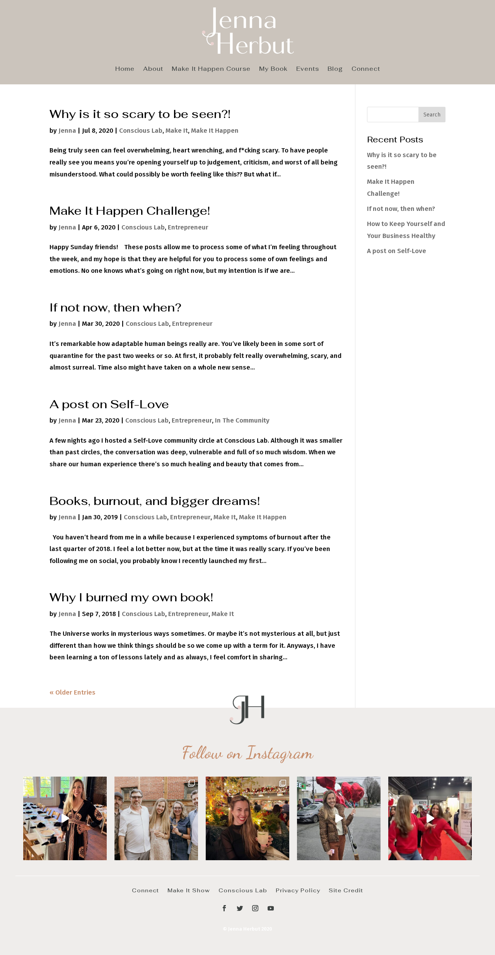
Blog (335, 69)
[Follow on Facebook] (224, 908)
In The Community (242, 420)
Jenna (67, 131)
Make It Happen (215, 131)
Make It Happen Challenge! (130, 210)
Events (307, 69)
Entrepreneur (188, 227)
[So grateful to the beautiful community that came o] (156, 818)
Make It (177, 131)
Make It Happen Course (211, 69)
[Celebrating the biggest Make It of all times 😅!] (247, 818)
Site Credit (346, 890)
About (153, 69)
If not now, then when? (115, 307)
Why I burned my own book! (131, 597)
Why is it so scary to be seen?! (140, 114)
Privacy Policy (298, 890)
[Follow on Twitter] (240, 908)
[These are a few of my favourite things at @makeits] (339, 818)
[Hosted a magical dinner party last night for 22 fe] (65, 818)
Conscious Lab (140, 131)
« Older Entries (73, 692)
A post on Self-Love (109, 404)
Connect (366, 69)
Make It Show (188, 890)
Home (125, 69)
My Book (273, 69)
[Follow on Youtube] (271, 908)
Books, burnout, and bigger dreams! (155, 500)
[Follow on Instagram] (255, 908)
